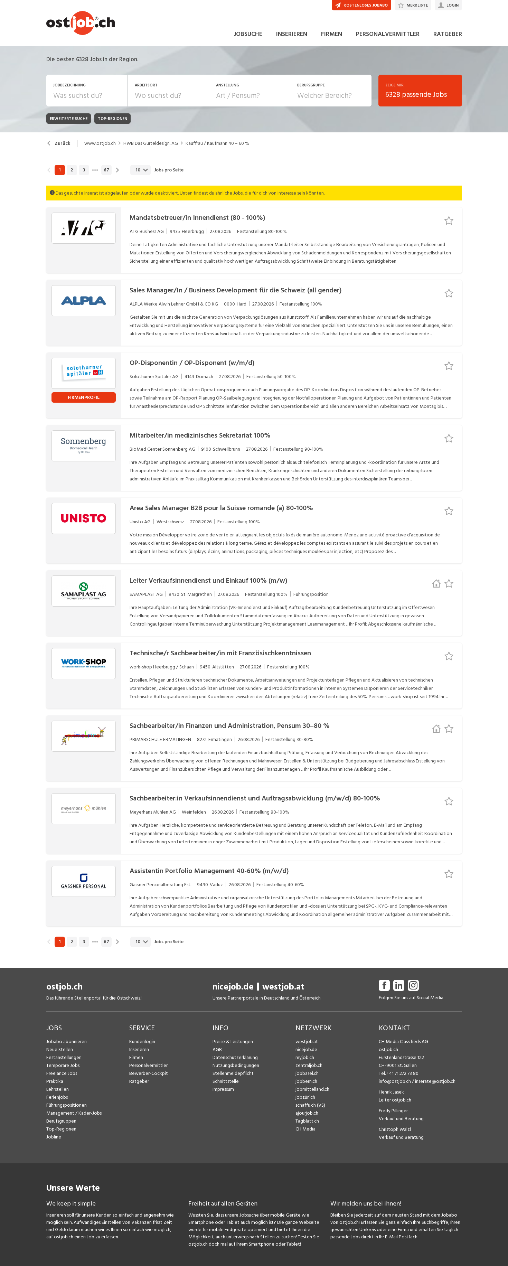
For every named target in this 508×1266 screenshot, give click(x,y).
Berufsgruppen (61, 1121)
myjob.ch (304, 1057)
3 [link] (84, 170)
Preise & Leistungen (233, 1041)
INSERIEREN (291, 34)
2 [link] (71, 170)
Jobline (53, 1137)
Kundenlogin (142, 1041)
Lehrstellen (57, 1089)
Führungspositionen (66, 1105)
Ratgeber (139, 1081)
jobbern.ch (306, 1081)
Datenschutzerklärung (235, 1057)
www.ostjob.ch (100, 143)
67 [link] (106, 170)
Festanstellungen (64, 1057)
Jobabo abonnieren (66, 1041)
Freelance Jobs (61, 1073)
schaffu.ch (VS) (310, 1105)
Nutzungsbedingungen (236, 1065)
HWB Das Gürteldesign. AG (150, 143)
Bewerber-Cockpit (148, 1073)
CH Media (305, 1129)
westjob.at (283, 987)
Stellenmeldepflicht (233, 1073)
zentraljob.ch (308, 1065)
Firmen (136, 1057)
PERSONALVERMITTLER (388, 34)
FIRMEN (331, 34)
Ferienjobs (57, 1097)
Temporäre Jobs (62, 1065)
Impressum (223, 1089)
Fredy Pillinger (393, 1111)
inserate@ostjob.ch (435, 1081)
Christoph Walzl (395, 1129)
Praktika (54, 1081)
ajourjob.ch (306, 1113)
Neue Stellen (59, 1049)
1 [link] (59, 170)
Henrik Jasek (391, 1092)
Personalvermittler (148, 1065)
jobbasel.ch (307, 1073)
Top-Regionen (61, 1129)
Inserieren (139, 1049)
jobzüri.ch (305, 1097)
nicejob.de (233, 987)
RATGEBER (447, 34)
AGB (217, 1049)
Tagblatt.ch (307, 1121)
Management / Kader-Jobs (74, 1113)
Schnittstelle (226, 1081)
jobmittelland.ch (312, 1089)
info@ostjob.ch (395, 1081)
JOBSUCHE (248, 34)
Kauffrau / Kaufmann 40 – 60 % (217, 143)
